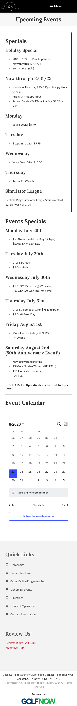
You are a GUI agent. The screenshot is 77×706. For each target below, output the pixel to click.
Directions (16, 597)
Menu (58, 6)
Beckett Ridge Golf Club (20, 642)
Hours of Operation (22, 606)
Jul (13, 505)
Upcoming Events (21, 589)
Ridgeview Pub (14, 647)
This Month (38, 505)
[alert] (38, 492)
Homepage (17, 564)
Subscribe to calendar (36, 516)
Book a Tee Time (20, 573)
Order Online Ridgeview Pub (27, 581)
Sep (64, 505)
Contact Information (23, 614)
